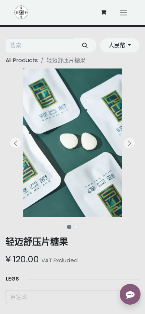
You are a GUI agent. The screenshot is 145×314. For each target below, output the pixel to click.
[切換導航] (123, 12)
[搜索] (85, 45)
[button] (16, 143)
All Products (22, 60)
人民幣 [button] (118, 45)
